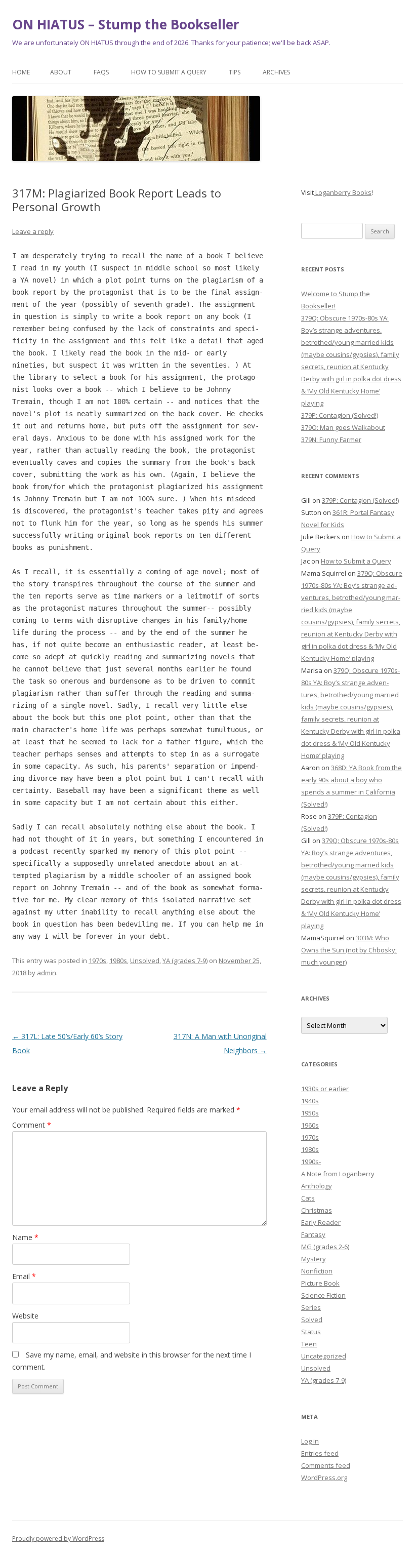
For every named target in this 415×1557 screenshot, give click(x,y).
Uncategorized (323, 1356)
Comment (31, 1125)
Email (24, 1276)
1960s (310, 1125)
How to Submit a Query (168, 72)
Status (311, 1331)
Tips (234, 72)
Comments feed (325, 1465)
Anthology (316, 1185)
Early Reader (321, 1222)
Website (25, 1316)
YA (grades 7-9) (185, 960)
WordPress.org (324, 1477)
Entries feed (320, 1453)
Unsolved (144, 960)
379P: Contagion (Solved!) (339, 415)
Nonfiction (317, 1270)
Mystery (313, 1258)
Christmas (316, 1210)
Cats (308, 1198)
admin (46, 972)
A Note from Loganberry (338, 1173)
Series (311, 1307)
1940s (310, 1100)
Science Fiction (323, 1295)
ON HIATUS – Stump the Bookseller (125, 24)
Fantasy (313, 1234)
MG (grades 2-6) (325, 1246)
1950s (310, 1112)
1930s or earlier (325, 1088)
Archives (276, 72)
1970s (97, 960)
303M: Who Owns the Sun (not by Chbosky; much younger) (349, 950)
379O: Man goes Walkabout (343, 427)
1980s (118, 960)
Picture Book (320, 1283)
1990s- (311, 1161)
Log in (310, 1441)
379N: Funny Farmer (331, 439)
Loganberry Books (342, 192)
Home (21, 72)
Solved (311, 1319)
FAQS (101, 72)
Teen (309, 1343)
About (60, 72)
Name (25, 1237)
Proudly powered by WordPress (58, 1538)
